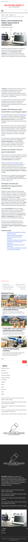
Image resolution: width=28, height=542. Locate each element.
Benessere (3, 370)
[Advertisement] (14, 73)
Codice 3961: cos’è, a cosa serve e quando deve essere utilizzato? (13, 329)
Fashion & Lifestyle (5, 377)
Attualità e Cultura (5, 368)
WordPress (16, 540)
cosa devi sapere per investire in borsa (14, 162)
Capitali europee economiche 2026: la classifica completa (14, 414)
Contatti (3, 530)
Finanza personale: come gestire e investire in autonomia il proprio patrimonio (15, 237)
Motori (2, 387)
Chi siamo (3, 532)
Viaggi (2, 394)
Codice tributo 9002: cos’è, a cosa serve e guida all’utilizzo (13, 308)
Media (2, 384)
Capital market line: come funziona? (11, 349)
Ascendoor (24, 538)
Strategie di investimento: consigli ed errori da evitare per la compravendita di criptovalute (17, 241)
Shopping (3, 382)
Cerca (2, 358)
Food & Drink (4, 379)
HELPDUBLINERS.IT (14, 5)
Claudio (11, 27)
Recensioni (3, 389)
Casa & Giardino (4, 373)
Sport (2, 391)
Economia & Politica (5, 375)
